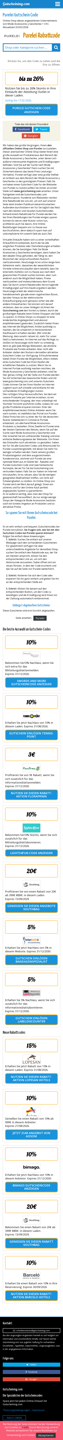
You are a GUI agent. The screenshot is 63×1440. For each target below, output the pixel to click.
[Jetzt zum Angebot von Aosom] (31, 1111)
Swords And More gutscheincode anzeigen (31, 682)
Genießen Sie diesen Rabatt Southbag (31, 1243)
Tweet (42, 129)
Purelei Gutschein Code (31, 108)
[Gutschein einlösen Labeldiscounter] (31, 993)
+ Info (45, 23)
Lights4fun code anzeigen (31, 853)
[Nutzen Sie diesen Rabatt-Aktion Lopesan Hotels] (31, 1059)
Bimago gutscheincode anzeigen (31, 1187)
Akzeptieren (45, 1435)
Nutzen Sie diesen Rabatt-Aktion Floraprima (31, 794)
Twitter (32, 1364)
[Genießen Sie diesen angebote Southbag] (31, 884)
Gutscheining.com (16, 3)
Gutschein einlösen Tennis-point (31, 734)
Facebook (23, 129)
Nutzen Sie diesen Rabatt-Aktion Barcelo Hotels (31, 1295)
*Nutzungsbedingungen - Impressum (23, 1410)
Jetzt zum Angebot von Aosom (31, 1134)
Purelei (40, 618)
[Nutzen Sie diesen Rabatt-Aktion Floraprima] (31, 768)
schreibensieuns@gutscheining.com (32, 1330)
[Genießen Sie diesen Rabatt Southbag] (31, 1220)
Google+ (32, 136)
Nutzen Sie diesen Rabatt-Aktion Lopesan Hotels (31, 1078)
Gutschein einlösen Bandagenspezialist (31, 959)
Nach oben (14, 1418)
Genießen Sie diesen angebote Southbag (31, 907)
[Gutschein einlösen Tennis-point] (31, 715)
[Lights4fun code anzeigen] (31, 828)
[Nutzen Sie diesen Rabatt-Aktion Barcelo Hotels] (31, 1276)
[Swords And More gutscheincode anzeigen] (31, 655)
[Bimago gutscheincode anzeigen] (31, 1167)
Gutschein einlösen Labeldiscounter (31, 1019)
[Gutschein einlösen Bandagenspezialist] (31, 940)
